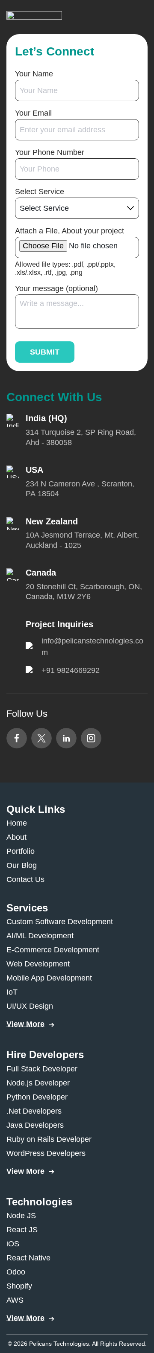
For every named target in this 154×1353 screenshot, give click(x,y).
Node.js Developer (38, 1083)
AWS (15, 1300)
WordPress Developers (46, 1153)
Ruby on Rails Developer (49, 1139)
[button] (34, 17)
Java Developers (35, 1125)
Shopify (19, 1286)
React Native (28, 1258)
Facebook (16, 738)
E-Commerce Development (52, 950)
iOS (12, 1244)
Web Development (38, 964)
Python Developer (37, 1097)
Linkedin (66, 738)
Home (16, 823)
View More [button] (25, 1024)
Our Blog (21, 865)
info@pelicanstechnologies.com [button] (92, 647)
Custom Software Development (59, 921)
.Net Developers (34, 1111)
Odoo (15, 1272)
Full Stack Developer (41, 1069)
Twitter (41, 738)
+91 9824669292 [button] (70, 670)
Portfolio (20, 851)
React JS (22, 1230)
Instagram (91, 738)
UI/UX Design (29, 1006)
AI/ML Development (40, 936)
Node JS (21, 1215)
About (16, 837)
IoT (12, 992)
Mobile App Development (49, 978)
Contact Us (25, 879)
